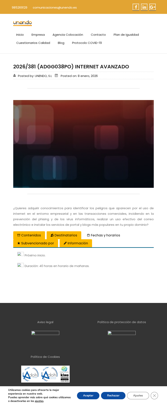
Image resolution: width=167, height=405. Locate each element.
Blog (61, 43)
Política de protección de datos (122, 322)
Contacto (98, 34)
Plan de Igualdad (126, 34)
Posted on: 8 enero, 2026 (79, 76)
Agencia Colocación (68, 34)
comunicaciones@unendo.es (55, 7)
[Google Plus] (152, 7)
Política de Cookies (45, 357)
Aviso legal (45, 322)
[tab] (29, 235)
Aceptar (88, 395)
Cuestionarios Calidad (33, 43)
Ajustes (138, 395)
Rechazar (113, 395)
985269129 (19, 7)
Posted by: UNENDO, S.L (35, 76)
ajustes (39, 401)
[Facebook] (136, 7)
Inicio (20, 34)
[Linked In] (144, 7)
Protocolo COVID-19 (87, 43)
